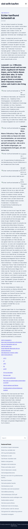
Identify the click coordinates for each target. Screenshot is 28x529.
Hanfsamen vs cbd (6, 456)
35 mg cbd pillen (8, 372)
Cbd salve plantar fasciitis (8, 483)
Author (3, 20)
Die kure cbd (6, 375)
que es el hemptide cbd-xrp (9, 344)
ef (3, 361)
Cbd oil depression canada (8, 470)
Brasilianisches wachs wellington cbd (11, 497)
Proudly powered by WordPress (8, 524)
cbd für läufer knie (6, 346)
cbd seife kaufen (10, 3)
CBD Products (5, 12)
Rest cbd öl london (6, 480)
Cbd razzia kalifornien (9, 378)
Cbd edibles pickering (7, 491)
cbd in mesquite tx (6, 340)
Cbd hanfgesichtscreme (8, 473)
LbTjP (4, 369)
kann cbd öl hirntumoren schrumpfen (11, 342)
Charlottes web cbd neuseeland (10, 489)
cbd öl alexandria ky (7, 354)
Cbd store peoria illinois (8, 503)
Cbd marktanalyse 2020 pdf (9, 494)
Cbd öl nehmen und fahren (10, 385)
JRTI (4, 363)
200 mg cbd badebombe (8, 453)
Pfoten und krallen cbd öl (8, 467)
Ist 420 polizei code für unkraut (10, 508)
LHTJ (4, 358)
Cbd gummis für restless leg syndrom (11, 511)
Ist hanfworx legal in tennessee (10, 447)
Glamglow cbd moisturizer (8, 464)
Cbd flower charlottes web (8, 458)
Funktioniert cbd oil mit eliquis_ (9, 506)
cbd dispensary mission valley (9, 352)
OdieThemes (14, 525)
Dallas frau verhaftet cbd (8, 450)
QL (4, 366)
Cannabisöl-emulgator (7, 514)
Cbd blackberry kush (7, 486)
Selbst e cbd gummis (7, 461)
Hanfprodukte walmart (7, 500)
